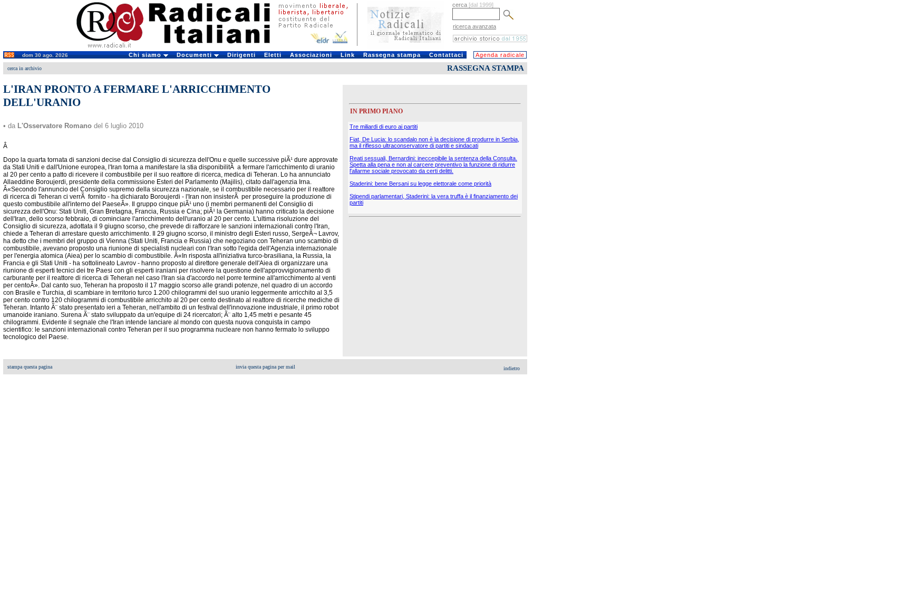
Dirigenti (241, 55)
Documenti (195, 55)
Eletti (273, 55)
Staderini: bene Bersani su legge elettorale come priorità (420, 183)
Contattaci (446, 55)
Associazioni (311, 55)
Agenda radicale (500, 55)
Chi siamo (146, 55)
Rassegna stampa (392, 55)
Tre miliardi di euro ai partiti (384, 126)
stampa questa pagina (29, 367)
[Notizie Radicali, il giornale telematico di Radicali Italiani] (405, 46)
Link (348, 55)
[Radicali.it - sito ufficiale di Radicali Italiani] (180, 47)
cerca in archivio (24, 68)
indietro (511, 368)
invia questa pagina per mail (265, 367)
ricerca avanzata (474, 26)
